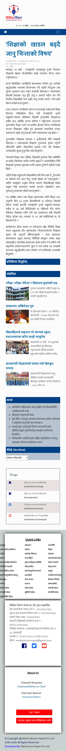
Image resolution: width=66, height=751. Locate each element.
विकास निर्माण (53, 579)
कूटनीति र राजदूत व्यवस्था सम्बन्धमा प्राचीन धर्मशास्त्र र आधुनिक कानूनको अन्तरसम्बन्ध (36, 421)
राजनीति (51, 545)
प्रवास (2, 558)
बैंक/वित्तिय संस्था (7, 571)
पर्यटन (2, 583)
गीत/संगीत (29, 566)
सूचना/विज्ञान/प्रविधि (33, 562)
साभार (27, 583)
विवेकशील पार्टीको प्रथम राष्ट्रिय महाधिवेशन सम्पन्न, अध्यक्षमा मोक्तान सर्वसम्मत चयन (35, 440)
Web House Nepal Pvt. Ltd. (35, 746)
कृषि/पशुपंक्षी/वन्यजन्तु (9, 575)
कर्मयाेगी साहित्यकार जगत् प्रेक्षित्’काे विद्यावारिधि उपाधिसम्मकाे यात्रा (34, 409)
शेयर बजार (29, 579)
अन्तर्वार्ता (28, 575)
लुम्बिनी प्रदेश (30, 592)
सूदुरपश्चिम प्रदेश (6, 596)
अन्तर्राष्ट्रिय (29, 558)
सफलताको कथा (54, 558)
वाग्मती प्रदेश (53, 588)
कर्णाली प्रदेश (53, 592)
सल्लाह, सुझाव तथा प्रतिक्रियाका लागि (34, 720)
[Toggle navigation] (58, 32)
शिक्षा (50, 549)
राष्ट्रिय (2, 553)
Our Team (34, 712)
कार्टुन (50, 571)
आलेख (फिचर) (31, 553)
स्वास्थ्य (51, 553)
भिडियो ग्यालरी (6, 566)
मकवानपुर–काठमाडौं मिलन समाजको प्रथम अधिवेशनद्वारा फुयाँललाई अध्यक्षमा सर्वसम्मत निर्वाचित (32, 431)
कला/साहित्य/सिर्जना (8, 562)
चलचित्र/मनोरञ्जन (55, 575)
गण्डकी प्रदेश (5, 592)
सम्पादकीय (52, 583)
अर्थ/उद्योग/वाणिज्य (7, 549)
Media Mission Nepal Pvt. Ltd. (38, 738)
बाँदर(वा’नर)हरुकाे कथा (23, 415)
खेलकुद (3, 579)
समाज (27, 549)
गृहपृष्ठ (2, 545)
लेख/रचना (52, 566)
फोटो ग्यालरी (53, 562)
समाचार (28, 545)
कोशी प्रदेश (4, 588)
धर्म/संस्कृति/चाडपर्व (33, 571)
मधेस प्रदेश (29, 588)
